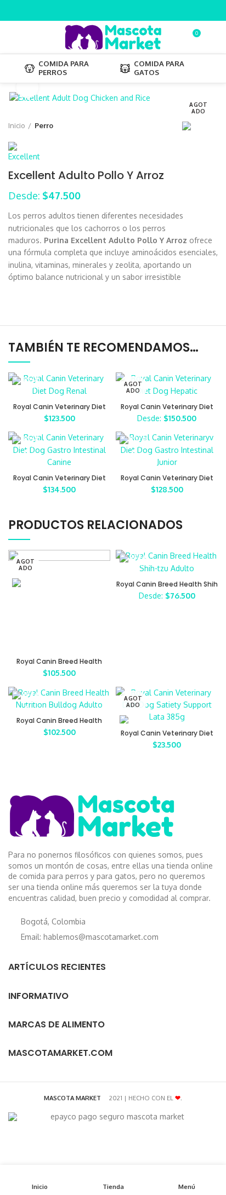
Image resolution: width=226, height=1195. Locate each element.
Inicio (16, 125)
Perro (44, 125)
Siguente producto (212, 125)
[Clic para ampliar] (27, 87)
